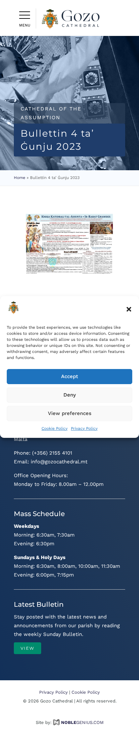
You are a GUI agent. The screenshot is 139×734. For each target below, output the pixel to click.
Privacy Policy (84, 428)
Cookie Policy (54, 428)
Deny (69, 395)
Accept (69, 376)
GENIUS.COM (82, 722)
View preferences (69, 413)
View (27, 648)
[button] (129, 309)
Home (19, 177)
